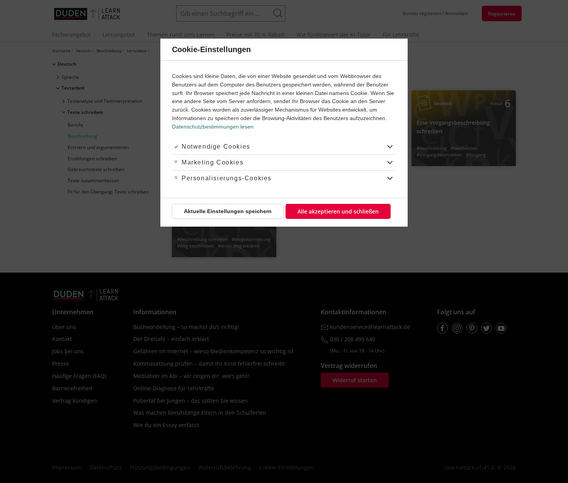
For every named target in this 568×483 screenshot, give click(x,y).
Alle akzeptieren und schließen (338, 211)
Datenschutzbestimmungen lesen (212, 127)
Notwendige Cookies (216, 146)
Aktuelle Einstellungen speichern (228, 211)
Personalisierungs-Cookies (227, 178)
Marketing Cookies (212, 162)
